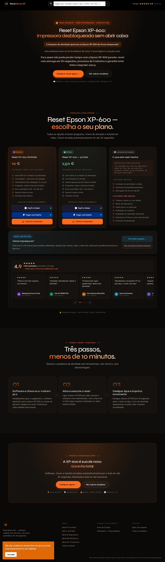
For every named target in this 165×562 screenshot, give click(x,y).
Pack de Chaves (103, 527)
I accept (11, 554)
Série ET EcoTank (69, 527)
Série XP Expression (85, 23)
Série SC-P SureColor (70, 542)
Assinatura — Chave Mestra (108, 531)
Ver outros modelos (98, 73)
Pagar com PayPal (33, 215)
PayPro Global (32, 208)
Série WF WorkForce (70, 538)
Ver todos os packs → (137, 239)
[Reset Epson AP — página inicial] (30, 524)
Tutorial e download (33, 221)
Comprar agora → (68, 484)
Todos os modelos (139, 531)
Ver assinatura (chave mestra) (137, 246)
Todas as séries (68, 546)
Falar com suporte (139, 527)
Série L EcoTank (68, 531)
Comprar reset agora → (68, 73)
